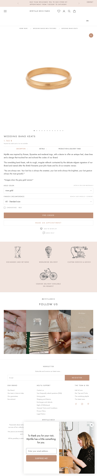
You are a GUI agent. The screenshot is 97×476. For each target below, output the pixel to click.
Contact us (40, 390)
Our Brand (11, 390)
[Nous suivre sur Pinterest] (88, 404)
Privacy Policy (41, 411)
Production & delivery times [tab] (70, 149)
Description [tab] (21, 149)
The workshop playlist (82, 396)
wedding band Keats (70, 28)
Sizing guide (41, 396)
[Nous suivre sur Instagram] (82, 404)
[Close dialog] (92, 425)
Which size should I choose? (81, 196)
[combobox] (89, 21)
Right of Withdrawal (43, 405)
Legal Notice (41, 414)
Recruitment (11, 399)
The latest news (80, 399)
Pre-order (48, 215)
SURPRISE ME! (41, 458)
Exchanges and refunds (44, 402)
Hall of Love (79, 390)
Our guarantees (13, 396)
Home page (23, 28)
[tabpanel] (48, 167)
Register (77, 377)
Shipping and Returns (44, 399)
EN (87, 21)
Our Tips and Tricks (81, 393)
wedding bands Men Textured (44, 28)
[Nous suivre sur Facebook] (76, 404)
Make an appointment (48, 223)
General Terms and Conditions (47, 408)
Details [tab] (42, 149)
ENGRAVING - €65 (14, 208)
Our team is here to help (16, 393)
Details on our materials (83, 185)
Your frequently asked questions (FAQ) (49, 393)
